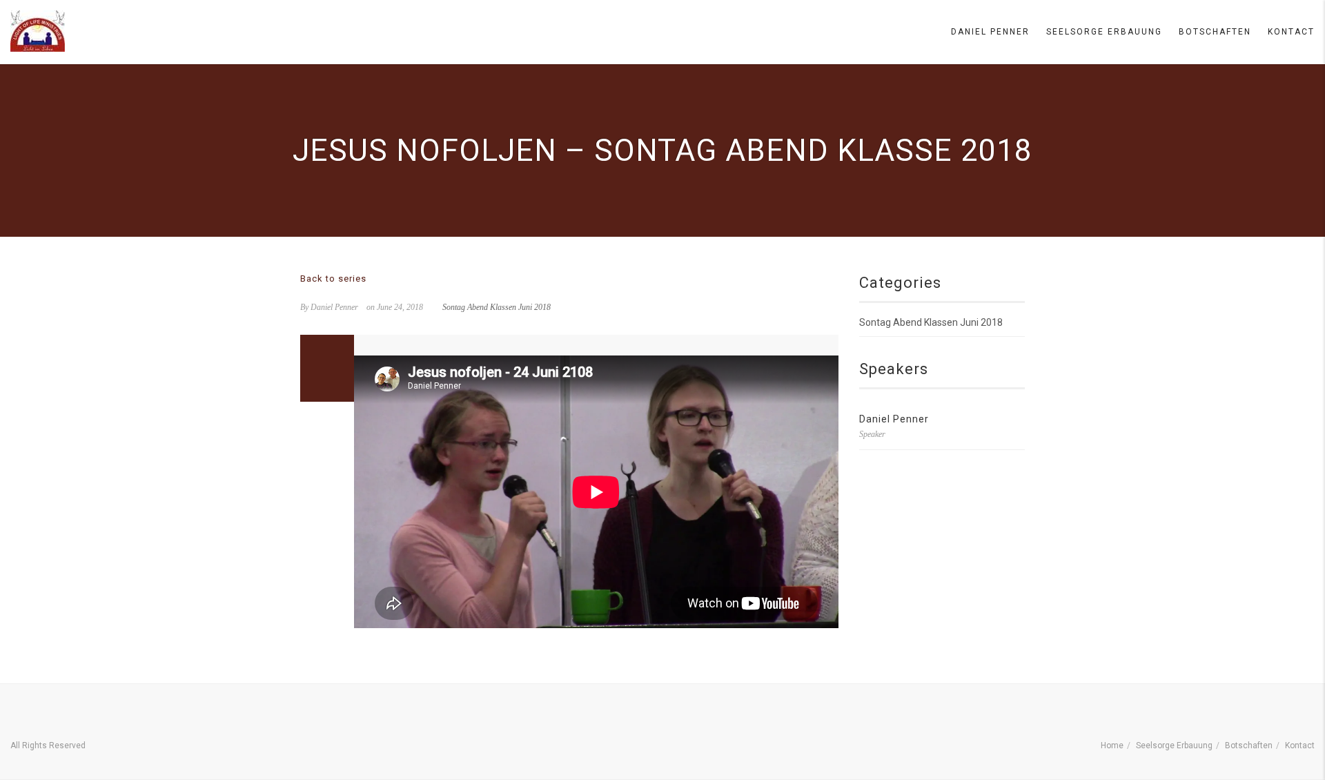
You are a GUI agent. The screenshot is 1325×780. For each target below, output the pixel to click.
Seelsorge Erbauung (1104, 32)
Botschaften (1215, 32)
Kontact (1291, 32)
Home (1112, 745)
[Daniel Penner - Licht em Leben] (37, 31)
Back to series (333, 278)
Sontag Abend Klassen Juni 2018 (496, 307)
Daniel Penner (990, 32)
